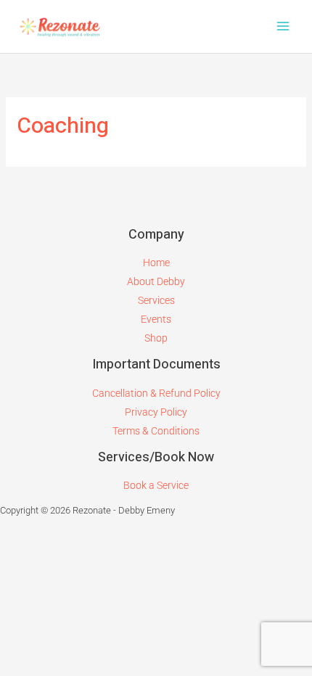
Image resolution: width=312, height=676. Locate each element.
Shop (156, 338)
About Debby (156, 281)
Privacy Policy (156, 412)
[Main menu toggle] (282, 26)
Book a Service (156, 485)
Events (156, 319)
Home (156, 262)
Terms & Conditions (156, 431)
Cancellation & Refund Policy (156, 393)
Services (156, 300)
